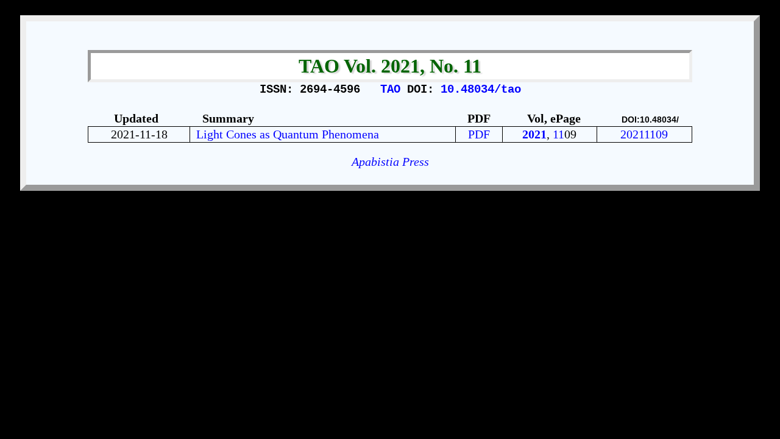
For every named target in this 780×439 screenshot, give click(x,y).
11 (558, 134)
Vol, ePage (555, 118)
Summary (228, 118)
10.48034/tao (481, 89)
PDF (479, 134)
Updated (136, 118)
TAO (393, 89)
